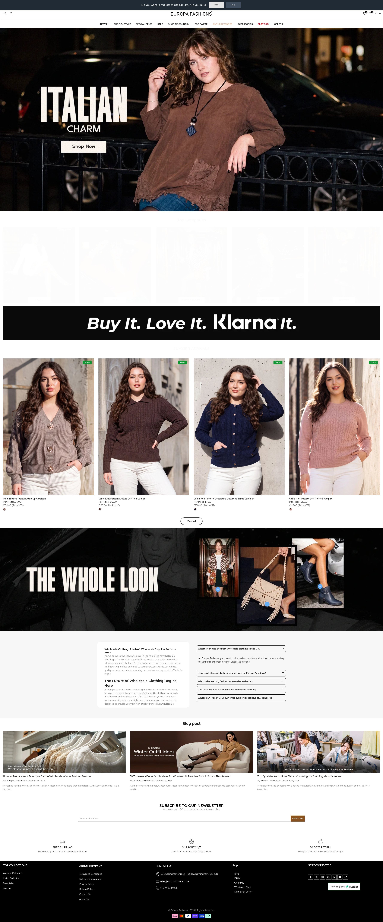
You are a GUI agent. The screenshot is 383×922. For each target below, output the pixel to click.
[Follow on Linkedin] (328, 877)
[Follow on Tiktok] (345, 877)
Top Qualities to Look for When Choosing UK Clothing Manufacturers (299, 776)
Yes (216, 5)
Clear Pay (239, 882)
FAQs (237, 878)
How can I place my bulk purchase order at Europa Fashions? (232, 673)
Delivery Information (90, 879)
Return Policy (86, 889)
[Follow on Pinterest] (334, 877)
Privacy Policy (86, 884)
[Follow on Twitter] (316, 877)
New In (7, 888)
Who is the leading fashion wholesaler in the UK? (225, 681)
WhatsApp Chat (242, 887)
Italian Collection (11, 878)
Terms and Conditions (90, 874)
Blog (236, 873)
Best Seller (8, 883)
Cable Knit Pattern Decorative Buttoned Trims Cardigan (224, 498)
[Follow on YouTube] (339, 877)
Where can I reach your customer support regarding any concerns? (235, 698)
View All (191, 521)
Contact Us (85, 894)
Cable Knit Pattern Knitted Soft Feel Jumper (122, 498)
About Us (84, 899)
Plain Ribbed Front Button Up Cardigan (24, 498)
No (233, 5)
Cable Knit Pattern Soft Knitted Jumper (310, 498)
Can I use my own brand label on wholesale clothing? (227, 689)
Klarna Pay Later (242, 891)
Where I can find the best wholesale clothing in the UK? (229, 648)
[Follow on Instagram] (322, 877)
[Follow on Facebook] (310, 877)
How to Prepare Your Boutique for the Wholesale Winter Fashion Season (47, 776)
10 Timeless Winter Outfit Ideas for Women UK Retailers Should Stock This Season (180, 776)
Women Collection (12, 873)
